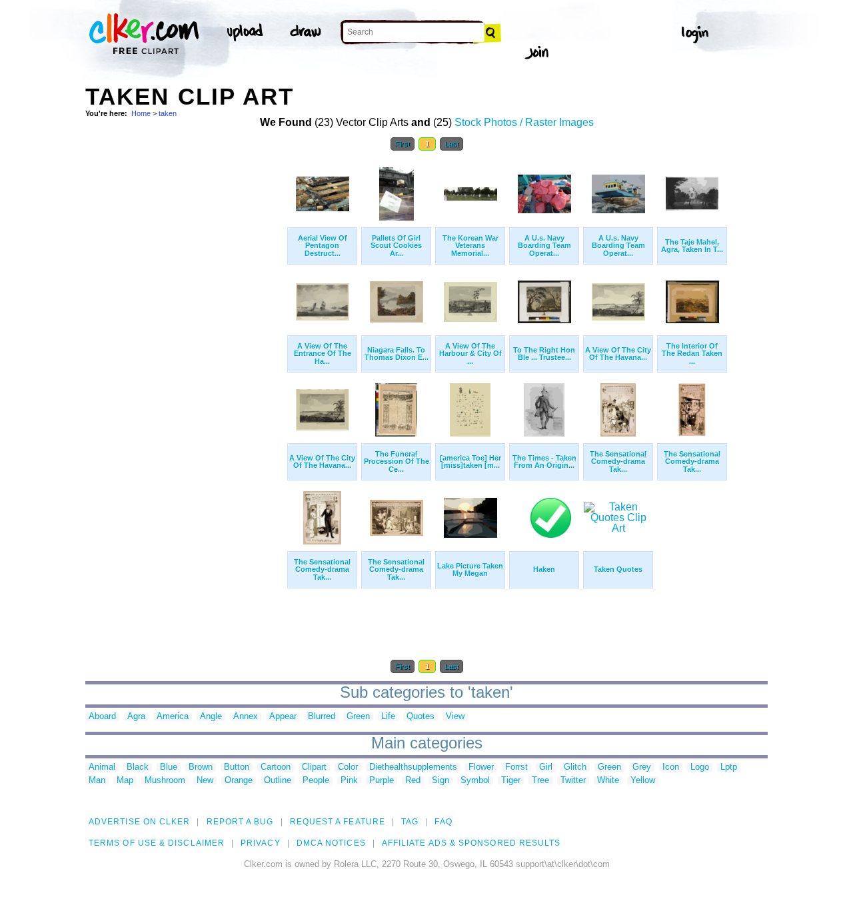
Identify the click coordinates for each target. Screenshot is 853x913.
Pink (349, 780)
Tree (540, 780)
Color (348, 767)
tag (410, 821)
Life (388, 716)
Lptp (728, 767)
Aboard (102, 716)
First (402, 144)
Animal (102, 767)
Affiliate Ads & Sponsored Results (471, 843)
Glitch (575, 767)
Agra (136, 716)
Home (141, 113)
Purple (381, 780)
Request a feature (337, 821)
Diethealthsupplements (413, 767)
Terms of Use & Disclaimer (157, 843)
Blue (168, 767)
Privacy (261, 843)
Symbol (475, 780)
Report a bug (240, 821)
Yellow (642, 780)
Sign (440, 780)
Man (97, 780)
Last (451, 144)
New (205, 780)
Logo (699, 767)
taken (168, 113)
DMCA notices (331, 843)
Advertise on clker (139, 821)
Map (125, 780)
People (316, 780)
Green (358, 716)
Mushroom (165, 780)
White (608, 780)
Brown (201, 767)
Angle (211, 716)
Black (138, 767)
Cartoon (276, 767)
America (173, 716)
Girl (545, 767)
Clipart (314, 767)
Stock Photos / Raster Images (524, 122)
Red (413, 780)
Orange (239, 780)
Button (236, 767)
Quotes (420, 716)
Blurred (321, 716)
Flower (481, 767)
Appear (283, 716)
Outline (277, 780)
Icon (670, 767)
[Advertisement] (185, 358)
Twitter (573, 780)
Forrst (516, 767)
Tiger (510, 780)
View (455, 716)
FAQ (443, 821)
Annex (245, 716)
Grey (641, 767)
